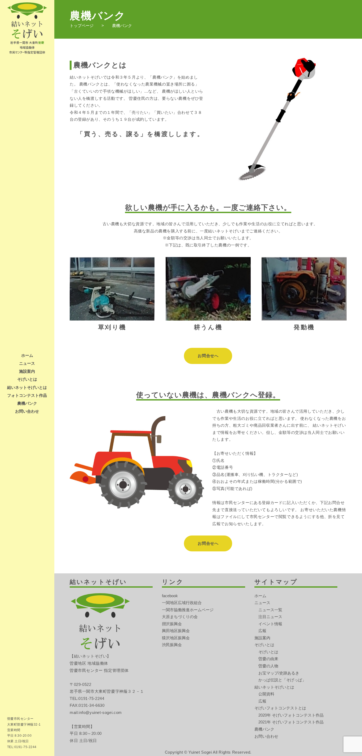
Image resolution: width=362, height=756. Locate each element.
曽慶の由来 (268, 658)
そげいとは (27, 379)
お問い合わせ (27, 411)
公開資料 (266, 694)
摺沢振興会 (172, 624)
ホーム (27, 355)
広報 (262, 630)
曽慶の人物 (268, 666)
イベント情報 (270, 624)
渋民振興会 (172, 644)
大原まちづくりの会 (180, 616)
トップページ (82, 25)
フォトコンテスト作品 (27, 395)
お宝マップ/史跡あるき (278, 673)
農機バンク (27, 403)
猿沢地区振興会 (176, 638)
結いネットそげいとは (27, 387)
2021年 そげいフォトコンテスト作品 (291, 722)
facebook (170, 595)
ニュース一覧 (270, 610)
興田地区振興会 (176, 630)
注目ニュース (270, 616)
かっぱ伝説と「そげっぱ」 (282, 680)
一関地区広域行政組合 (182, 602)
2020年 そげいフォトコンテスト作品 (291, 715)
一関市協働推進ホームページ (188, 610)
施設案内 (27, 371)
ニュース (27, 363)
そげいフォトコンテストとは (280, 708)
